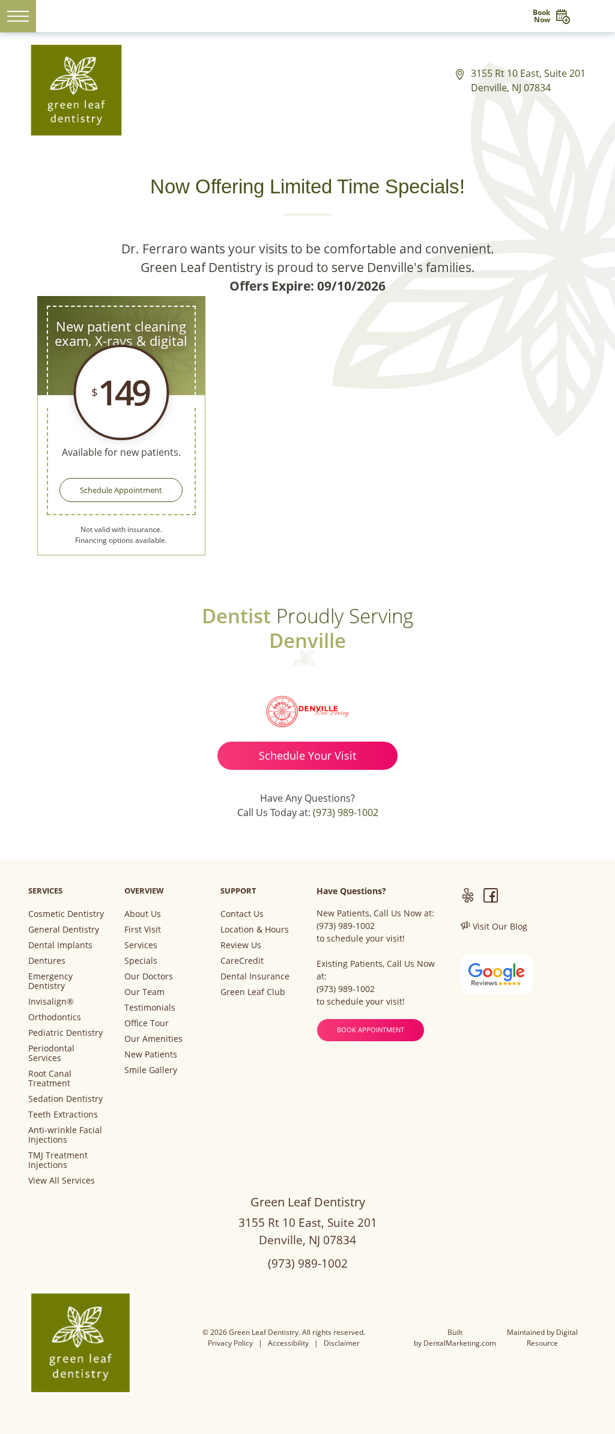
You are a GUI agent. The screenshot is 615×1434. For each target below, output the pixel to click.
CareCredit (242, 961)
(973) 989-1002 (345, 812)
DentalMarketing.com (459, 1343)
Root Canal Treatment (49, 1078)
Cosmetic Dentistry (66, 914)
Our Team (144, 992)
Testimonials (149, 1007)
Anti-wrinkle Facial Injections (65, 1135)
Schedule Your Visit (307, 755)
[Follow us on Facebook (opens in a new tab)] (490, 897)
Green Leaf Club (252, 992)
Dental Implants (60, 945)
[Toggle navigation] (18, 16)
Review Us (240, 945)
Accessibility (288, 1343)
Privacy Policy (230, 1343)
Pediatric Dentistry (65, 1033)
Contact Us (242, 914)
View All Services (61, 1180)
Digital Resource (552, 1337)
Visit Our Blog (498, 926)
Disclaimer (342, 1343)
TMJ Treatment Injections (58, 1160)
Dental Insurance (254, 976)
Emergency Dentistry (50, 981)
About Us (142, 914)
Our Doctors (148, 976)
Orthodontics (54, 1017)
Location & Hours (254, 929)
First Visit (142, 929)
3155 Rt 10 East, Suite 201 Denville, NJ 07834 (528, 80)
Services (140, 945)
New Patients (150, 1054)
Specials (140, 961)
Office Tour (146, 1023)
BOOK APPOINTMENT (370, 1029)
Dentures (46, 961)
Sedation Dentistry (65, 1099)
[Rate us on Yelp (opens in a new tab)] (468, 897)
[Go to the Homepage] (308, 16)
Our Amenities (153, 1039)
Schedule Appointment (121, 490)
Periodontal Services (51, 1053)
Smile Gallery (150, 1070)
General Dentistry (63, 929)
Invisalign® (51, 1001)
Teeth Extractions (63, 1114)
